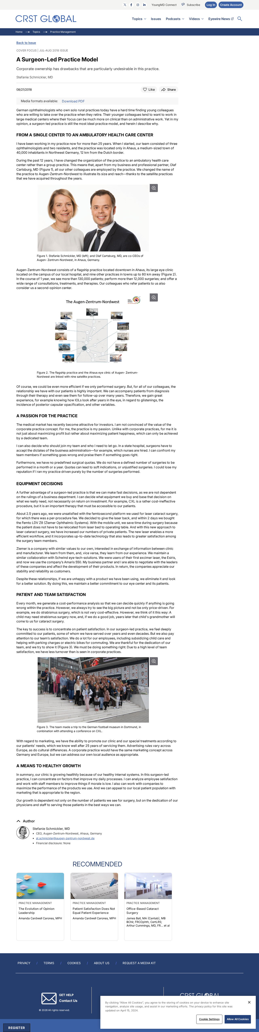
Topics (137, 19)
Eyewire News (219, 19)
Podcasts (173, 19)
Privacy (24, 963)
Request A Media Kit (139, 963)
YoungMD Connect (164, 4)
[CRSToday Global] (46, 18)
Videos (194, 19)
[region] (178, 1012)
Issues (156, 19)
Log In (211, 4)
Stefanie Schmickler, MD (51, 829)
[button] (25, 821)
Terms (49, 963)
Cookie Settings (209, 1019)
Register (16, 1028)
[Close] (249, 1002)
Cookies (74, 963)
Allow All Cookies (238, 1019)
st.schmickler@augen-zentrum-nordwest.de (65, 838)
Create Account (231, 4)
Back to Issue (26, 43)
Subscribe (193, 4)
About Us (101, 963)
